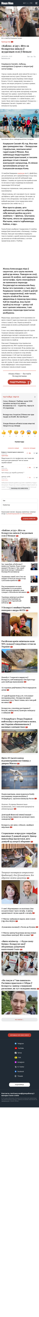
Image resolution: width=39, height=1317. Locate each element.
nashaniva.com (5, 1101)
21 (37, 927)
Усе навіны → (19, 1019)
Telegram (20, 1043)
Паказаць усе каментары (19, 488)
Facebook (20, 1071)
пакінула (21, 173)
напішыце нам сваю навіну (19, 1035)
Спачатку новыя (13, 448)
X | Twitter (20, 1067)
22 (25, 681)
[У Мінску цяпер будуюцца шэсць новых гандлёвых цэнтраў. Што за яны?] (19, 934)
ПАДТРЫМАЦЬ (18, 382)
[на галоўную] (7, 3)
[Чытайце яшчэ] (35, 397)
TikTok (19, 1053)
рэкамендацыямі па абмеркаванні (19, 514)
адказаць (4, 455)
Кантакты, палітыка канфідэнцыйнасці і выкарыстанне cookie (17, 1094)
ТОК (19, 1057)
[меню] (36, 3)
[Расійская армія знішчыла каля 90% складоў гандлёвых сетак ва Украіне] (19, 656)
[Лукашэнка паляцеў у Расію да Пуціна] (19, 927)
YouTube (21, 1048)
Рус (35, 56)
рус (31, 3)
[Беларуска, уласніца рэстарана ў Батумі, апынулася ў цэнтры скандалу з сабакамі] (19, 710)
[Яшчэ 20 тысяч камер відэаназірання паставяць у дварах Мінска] (19, 773)
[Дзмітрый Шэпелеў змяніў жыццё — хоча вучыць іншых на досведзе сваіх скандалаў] (19, 817)
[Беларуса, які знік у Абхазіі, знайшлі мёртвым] (19, 826)
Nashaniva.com (5, 58)
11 (32, 935)
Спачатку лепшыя (29, 448)
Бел (24, 3)
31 (15, 808)
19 (12, 712)
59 (28, 878)
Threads (20, 1076)
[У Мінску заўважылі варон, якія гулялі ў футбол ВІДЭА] (19, 920)
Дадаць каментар (29, 518)
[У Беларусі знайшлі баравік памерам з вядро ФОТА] (19, 621)
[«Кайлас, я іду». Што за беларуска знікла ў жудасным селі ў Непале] (19, 545)
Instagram (20, 1062)
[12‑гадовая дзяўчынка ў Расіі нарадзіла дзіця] (19, 689)
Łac (32, 56)
